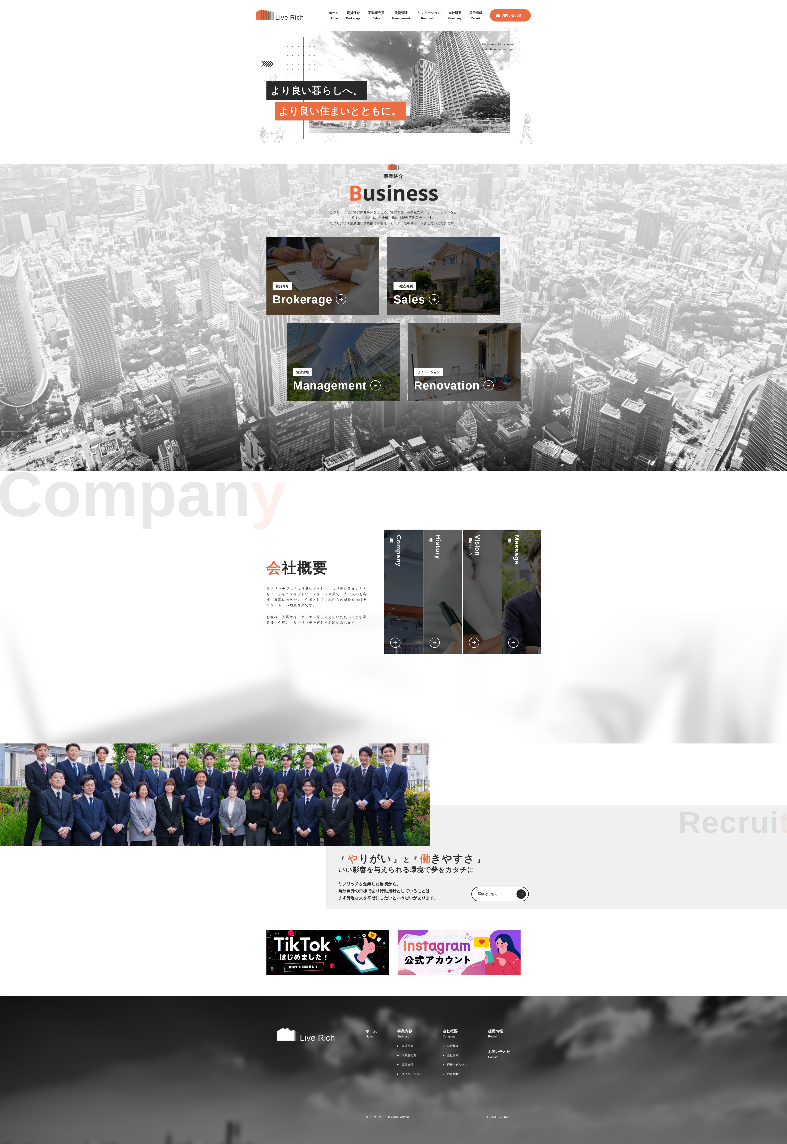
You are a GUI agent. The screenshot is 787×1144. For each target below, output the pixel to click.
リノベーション (411, 1074)
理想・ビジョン (457, 1064)
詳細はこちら (488, 894)
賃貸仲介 (407, 1046)
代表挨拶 (453, 1074)
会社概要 (453, 1046)
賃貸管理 (407, 1064)
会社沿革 (453, 1055)
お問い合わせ (512, 15)
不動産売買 (408, 1055)
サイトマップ (374, 1117)
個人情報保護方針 (398, 1117)
